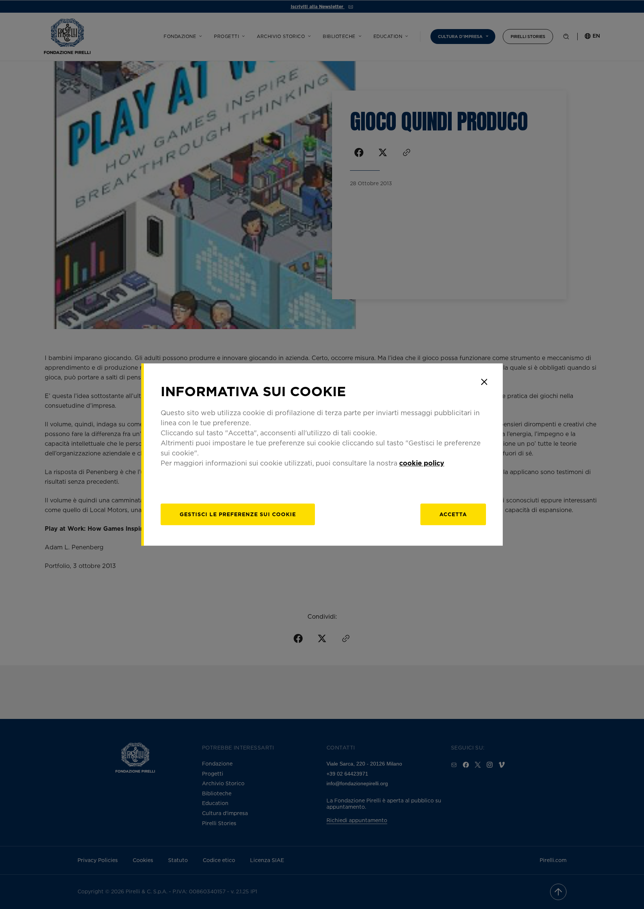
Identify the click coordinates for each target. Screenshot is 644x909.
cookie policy (421, 463)
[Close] (484, 382)
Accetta (453, 514)
